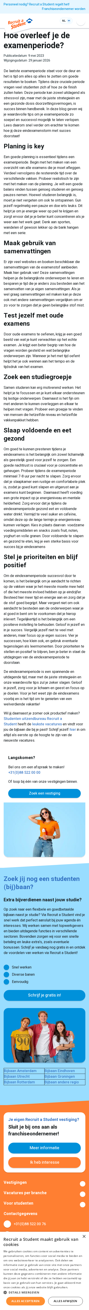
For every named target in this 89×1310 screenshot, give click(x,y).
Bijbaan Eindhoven (59, 1071)
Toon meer (44, 1184)
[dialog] (44, 1271)
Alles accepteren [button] (25, 1301)
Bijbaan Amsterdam (20, 1071)
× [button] (84, 1236)
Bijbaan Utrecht (17, 1076)
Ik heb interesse (44, 1162)
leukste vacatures (47, 724)
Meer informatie (44, 1148)
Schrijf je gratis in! (44, 995)
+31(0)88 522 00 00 (24, 772)
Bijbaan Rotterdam (19, 1082)
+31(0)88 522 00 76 (30, 1224)
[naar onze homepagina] (20, 24)
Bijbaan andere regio (61, 1082)
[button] (44, 1292)
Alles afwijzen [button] (65, 1301)
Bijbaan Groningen (59, 1076)
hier (73, 729)
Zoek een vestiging (44, 793)
